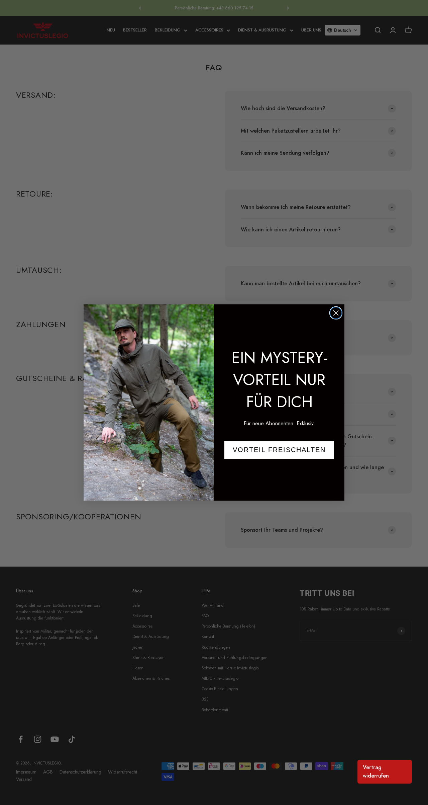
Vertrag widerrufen (376, 771)
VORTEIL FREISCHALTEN (279, 449)
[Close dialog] (336, 313)
